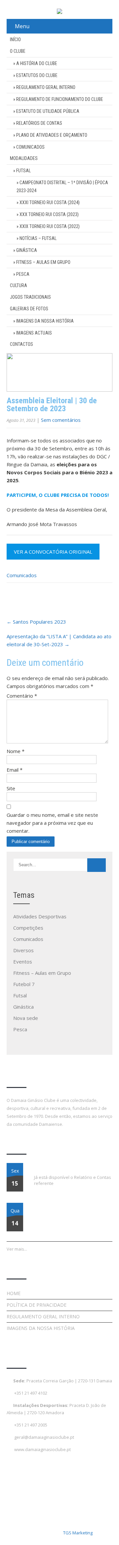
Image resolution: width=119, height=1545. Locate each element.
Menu (22, 26)
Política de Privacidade (36, 1305)
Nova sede (25, 1018)
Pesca (22, 274)
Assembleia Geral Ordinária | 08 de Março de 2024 (73, 1211)
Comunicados (30, 147)
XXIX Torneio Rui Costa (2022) (50, 226)
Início (15, 39)
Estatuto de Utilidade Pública (47, 111)
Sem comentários (61, 420)
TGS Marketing (78, 1533)
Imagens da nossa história (45, 321)
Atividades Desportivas (39, 916)
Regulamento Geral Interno (45, 87)
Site (11, 788)
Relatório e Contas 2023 (57, 1167)
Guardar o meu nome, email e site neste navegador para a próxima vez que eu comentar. (52, 822)
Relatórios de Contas (39, 123)
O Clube (17, 51)
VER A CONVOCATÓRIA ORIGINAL (53, 551)
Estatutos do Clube (37, 75)
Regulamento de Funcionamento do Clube (59, 99)
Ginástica (26, 250)
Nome (15, 751)
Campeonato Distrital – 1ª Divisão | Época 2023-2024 (62, 186)
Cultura (18, 285)
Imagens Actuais (34, 333)
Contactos (21, 344)
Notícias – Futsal (38, 238)
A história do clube (36, 63)
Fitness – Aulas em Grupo (43, 262)
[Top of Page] (100, 1531)
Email (14, 769)
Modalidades (24, 158)
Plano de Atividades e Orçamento (51, 135)
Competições (28, 927)
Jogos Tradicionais (30, 297)
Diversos (23, 950)
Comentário (22, 695)
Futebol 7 (24, 984)
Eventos (22, 961)
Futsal (23, 170)
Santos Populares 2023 (36, 621)
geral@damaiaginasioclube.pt (44, 1437)
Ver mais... (17, 1249)
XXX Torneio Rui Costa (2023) (49, 214)
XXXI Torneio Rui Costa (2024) (50, 202)
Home (13, 1293)
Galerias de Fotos (29, 308)
